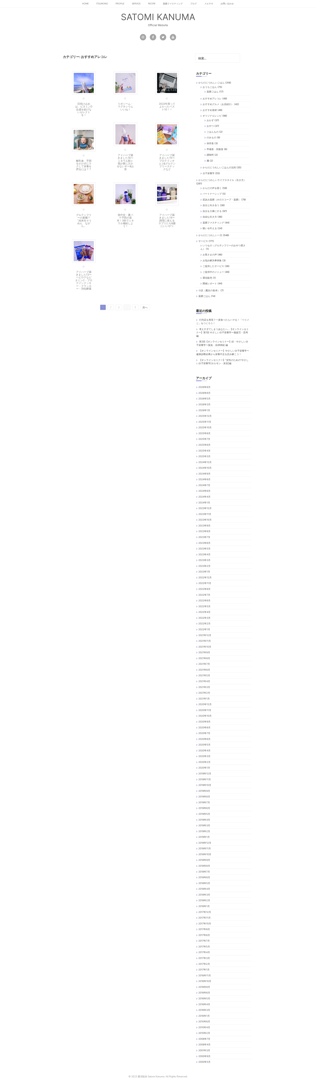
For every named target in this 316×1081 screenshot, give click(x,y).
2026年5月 (204, 398)
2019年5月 (204, 813)
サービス (203, 241)
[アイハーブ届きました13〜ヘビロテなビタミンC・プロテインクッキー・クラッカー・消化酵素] (84, 250)
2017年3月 (204, 958)
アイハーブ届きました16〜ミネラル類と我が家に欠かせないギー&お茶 (125, 162)
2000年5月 (204, 1061)
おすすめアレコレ (212, 98)
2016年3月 (204, 1009)
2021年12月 (204, 635)
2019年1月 (204, 836)
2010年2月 (204, 1032)
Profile (120, 3)
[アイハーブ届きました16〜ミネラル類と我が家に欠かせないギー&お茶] (125, 134)
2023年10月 (205, 519)
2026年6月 (204, 392)
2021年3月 (204, 687)
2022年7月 (204, 594)
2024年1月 (204, 502)
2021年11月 (204, 640)
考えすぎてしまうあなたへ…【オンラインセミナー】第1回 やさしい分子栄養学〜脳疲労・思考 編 (222, 332)
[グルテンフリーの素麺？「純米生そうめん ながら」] (84, 193)
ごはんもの (213, 131)
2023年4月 (204, 554)
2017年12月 (204, 912)
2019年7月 (204, 802)
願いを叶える (210, 228)
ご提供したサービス (213, 266)
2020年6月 (204, 738)
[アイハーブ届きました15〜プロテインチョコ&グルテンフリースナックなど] (167, 134)
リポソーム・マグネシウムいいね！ (125, 106)
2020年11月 (204, 710)
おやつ (210, 125)
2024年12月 (205, 462)
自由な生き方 (210, 216)
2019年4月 (204, 819)
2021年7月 (204, 663)
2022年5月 (204, 606)
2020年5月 (204, 744)
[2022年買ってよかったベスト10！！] (167, 82)
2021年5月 (204, 675)
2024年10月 (205, 467)
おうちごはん (210, 87)
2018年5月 (204, 883)
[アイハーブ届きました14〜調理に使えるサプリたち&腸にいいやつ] (167, 193)
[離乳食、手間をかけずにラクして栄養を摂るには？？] (84, 139)
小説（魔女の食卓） (209, 290)
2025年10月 (205, 427)
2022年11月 (204, 583)
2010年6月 (204, 1021)
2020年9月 (204, 721)
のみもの (211, 137)
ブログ (193, 3)
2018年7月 (204, 871)
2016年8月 (204, 986)
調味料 (210, 154)
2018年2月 (204, 900)
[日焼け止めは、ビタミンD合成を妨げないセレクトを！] (84, 82)
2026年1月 (204, 410)
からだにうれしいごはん (211, 82)
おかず (210, 120)
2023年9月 (204, 525)
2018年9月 (204, 859)
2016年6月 (204, 992)
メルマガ (208, 3)
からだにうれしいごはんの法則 (219, 167)
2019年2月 (204, 831)
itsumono (102, 3)
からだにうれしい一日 (210, 235)
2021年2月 (204, 692)
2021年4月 (204, 681)
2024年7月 (204, 485)
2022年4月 (204, 611)
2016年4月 (204, 1004)
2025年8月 (204, 433)
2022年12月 (205, 577)
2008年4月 (204, 1044)
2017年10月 (204, 923)
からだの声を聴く (212, 188)
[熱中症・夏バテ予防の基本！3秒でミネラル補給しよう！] (125, 193)
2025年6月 (204, 444)
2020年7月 (204, 733)
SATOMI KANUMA (158, 17)
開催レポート (210, 283)
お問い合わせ (227, 3)
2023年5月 (204, 548)
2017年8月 (204, 935)
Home (85, 3)
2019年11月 (204, 779)
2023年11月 (204, 514)
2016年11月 (204, 975)
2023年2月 (204, 565)
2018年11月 (204, 848)
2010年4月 (204, 1027)
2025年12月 (205, 415)
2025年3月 (204, 456)
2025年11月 (204, 421)
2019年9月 (204, 790)
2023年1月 (204, 571)
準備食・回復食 (215, 149)
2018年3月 (204, 894)
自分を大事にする (212, 211)
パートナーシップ (212, 193)
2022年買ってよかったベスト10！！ (167, 106)
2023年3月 (204, 560)
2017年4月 (204, 952)
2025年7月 (204, 438)
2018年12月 (204, 842)
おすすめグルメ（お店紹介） (218, 104)
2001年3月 (204, 1050)
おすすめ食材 (210, 110)
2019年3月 (204, 825)
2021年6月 (204, 669)
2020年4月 (204, 750)
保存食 (210, 143)
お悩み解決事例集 (212, 260)
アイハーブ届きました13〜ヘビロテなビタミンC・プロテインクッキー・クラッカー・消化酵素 (83, 280)
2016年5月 (204, 998)
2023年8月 (204, 531)
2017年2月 (204, 963)
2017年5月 (204, 946)
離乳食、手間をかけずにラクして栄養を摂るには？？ (83, 165)
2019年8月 (204, 796)
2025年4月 (204, 450)
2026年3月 (204, 404)
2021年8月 (204, 658)
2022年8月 (204, 588)
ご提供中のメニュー (213, 271)
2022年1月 (204, 629)
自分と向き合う (211, 205)
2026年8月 (204, 387)
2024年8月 (204, 479)
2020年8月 (204, 727)
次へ (145, 307)
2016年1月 (204, 1015)
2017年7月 (204, 940)
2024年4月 (204, 496)
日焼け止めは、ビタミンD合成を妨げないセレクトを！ (83, 109)
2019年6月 (204, 808)
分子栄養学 (209, 173)
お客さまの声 (210, 254)
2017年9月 (204, 929)
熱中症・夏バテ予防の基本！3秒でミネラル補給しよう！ (125, 220)
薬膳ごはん (213, 91)
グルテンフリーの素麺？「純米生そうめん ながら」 (83, 220)
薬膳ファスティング (173, 3)
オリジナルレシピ (212, 115)
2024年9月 (204, 473)
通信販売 (207, 277)
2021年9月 (204, 652)
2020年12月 (205, 704)
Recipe (151, 3)
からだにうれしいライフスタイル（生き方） (222, 180)
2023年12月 (205, 508)
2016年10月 (204, 981)
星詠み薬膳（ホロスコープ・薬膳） (222, 199)
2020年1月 (204, 767)
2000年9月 (204, 1056)
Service (136, 3)
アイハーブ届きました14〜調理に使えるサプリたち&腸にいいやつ (167, 220)
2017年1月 (204, 969)
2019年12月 (204, 773)
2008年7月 (204, 1038)
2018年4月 (204, 888)
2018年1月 (204, 906)
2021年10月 (204, 646)
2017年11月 (204, 917)
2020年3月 (204, 756)
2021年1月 (204, 698)
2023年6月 (204, 542)
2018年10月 (204, 854)
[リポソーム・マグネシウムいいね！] (125, 82)
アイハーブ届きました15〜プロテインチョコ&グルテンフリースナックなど (167, 162)
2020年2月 (204, 762)
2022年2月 (204, 623)
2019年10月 (204, 785)
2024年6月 (204, 490)
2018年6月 (204, 877)
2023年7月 (204, 537)
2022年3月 (204, 617)
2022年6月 (204, 600)
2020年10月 (205, 715)
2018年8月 (204, 865)
